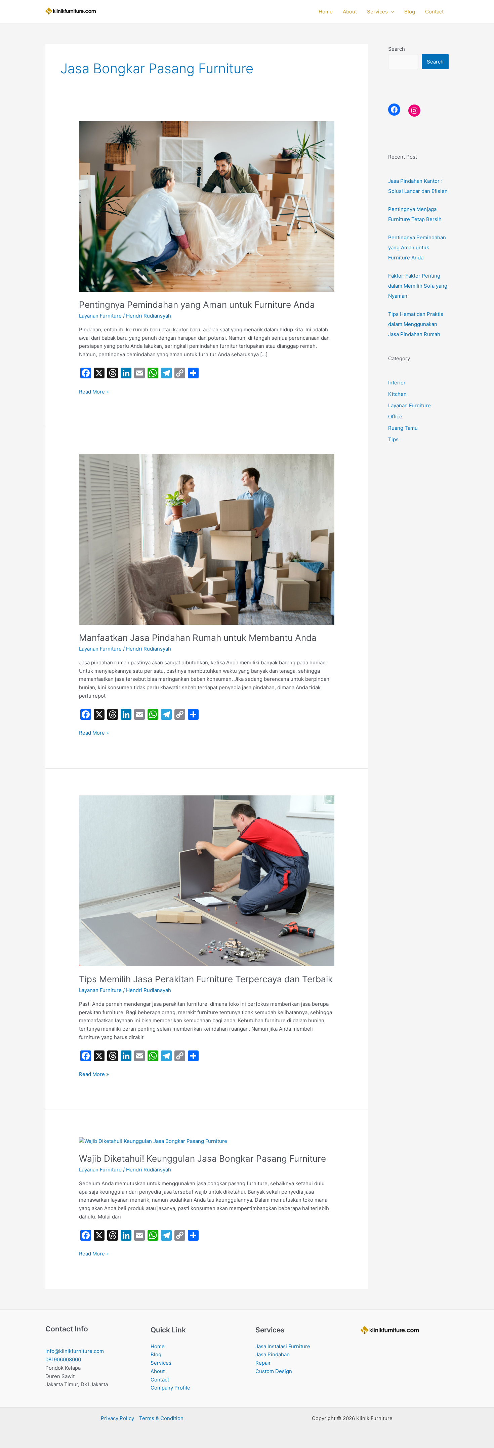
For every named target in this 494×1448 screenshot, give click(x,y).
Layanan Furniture (100, 316)
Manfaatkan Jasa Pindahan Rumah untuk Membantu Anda (198, 637)
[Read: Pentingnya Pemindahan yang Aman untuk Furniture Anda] (206, 206)
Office (395, 416)
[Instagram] (414, 111)
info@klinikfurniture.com (74, 1351)
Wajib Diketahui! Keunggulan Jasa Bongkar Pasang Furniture (202, 1158)
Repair (263, 1363)
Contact (434, 11)
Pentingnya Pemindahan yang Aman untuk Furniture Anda (197, 304)
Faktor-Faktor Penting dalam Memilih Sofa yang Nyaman (417, 286)
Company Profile (170, 1387)
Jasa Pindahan (272, 1354)
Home (326, 11)
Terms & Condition (161, 1418)
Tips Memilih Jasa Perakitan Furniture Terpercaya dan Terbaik (206, 979)
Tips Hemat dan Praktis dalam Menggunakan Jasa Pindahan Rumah (415, 324)
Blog (409, 11)
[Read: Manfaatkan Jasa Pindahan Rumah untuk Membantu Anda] (206, 539)
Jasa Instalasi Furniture (282, 1346)
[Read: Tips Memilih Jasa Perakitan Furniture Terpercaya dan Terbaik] (206, 880)
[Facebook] (394, 110)
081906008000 (63, 1359)
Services (377, 11)
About (350, 11)
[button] (391, 12)
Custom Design (273, 1371)
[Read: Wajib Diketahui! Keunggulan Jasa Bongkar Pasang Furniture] (153, 1140)
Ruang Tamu (403, 428)
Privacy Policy (117, 1418)
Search (396, 49)
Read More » (94, 391)
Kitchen (397, 394)
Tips (393, 439)
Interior (397, 382)
